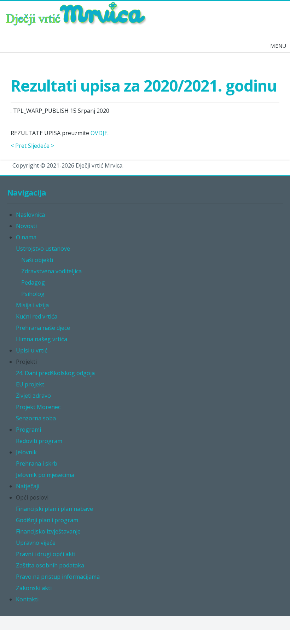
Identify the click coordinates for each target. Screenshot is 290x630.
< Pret (19, 146)
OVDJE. (100, 133)
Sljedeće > (41, 146)
